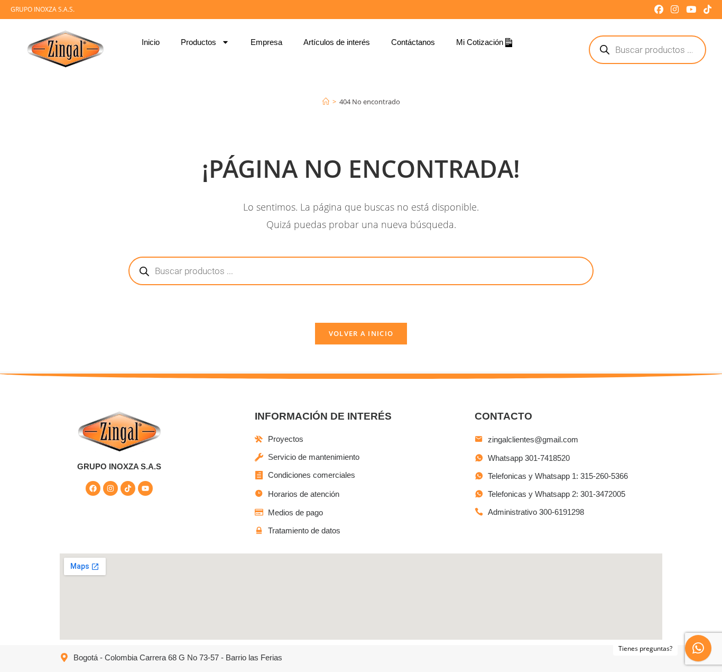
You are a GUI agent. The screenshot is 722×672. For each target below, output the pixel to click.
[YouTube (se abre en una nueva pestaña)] (691, 9)
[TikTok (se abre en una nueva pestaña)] (705, 9)
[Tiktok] (128, 488)
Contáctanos (413, 42)
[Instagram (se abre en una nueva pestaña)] (674, 9)
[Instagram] (110, 488)
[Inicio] (325, 101)
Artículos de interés (336, 42)
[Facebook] (93, 488)
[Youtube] (145, 488)
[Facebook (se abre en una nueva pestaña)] (659, 9)
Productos (198, 42)
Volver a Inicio (361, 333)
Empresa (266, 42)
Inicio (151, 42)
